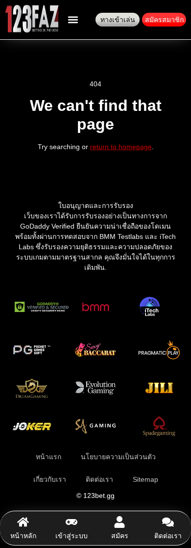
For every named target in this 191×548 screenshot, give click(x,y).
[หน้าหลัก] (23, 522)
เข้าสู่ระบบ (71, 536)
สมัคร (119, 536)
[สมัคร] (119, 522)
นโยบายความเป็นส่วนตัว (118, 457)
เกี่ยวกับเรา (49, 479)
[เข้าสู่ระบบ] (71, 522)
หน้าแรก (48, 457)
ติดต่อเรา (168, 536)
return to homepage (121, 147)
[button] (73, 20)
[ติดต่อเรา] (168, 522)
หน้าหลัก (23, 536)
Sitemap (145, 479)
